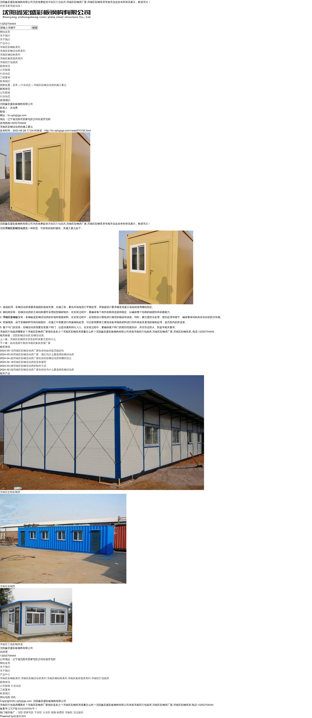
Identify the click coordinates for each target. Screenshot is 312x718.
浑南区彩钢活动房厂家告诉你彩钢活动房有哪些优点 (42, 358)
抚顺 (53, 712)
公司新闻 (5, 69)
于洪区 (38, 712)
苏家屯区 (28, 712)
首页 (15, 85)
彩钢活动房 (37, 335)
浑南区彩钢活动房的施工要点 (50, 85)
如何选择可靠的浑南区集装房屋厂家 (30, 343)
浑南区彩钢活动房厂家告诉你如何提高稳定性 (38, 350)
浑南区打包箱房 (57, 2)
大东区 (46, 712)
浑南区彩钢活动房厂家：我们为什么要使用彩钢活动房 (43, 354)
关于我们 (5, 35)
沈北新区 (78, 712)
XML (13, 697)
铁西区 (60, 712)
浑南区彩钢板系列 (10, 47)
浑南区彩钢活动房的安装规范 (29, 362)
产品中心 (5, 43)
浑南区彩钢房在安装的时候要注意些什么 (33, 339)
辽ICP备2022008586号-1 (22, 708)
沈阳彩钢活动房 (21, 335)
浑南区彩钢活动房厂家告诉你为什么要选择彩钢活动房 (43, 369)
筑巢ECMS (20, 716)
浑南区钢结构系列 (10, 54)
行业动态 (5, 73)
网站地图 (5, 697)
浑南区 (69, 712)
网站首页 (5, 31)
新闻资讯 (5, 66)
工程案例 (5, 77)
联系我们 (5, 81)
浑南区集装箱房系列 (11, 58)
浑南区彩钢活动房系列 (12, 50)
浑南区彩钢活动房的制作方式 (29, 365)
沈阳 (20, 712)
